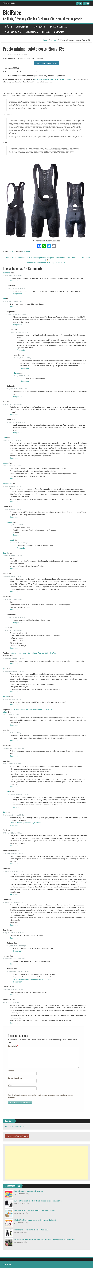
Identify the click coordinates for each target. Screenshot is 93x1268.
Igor (4, 668)
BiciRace (12, 12)
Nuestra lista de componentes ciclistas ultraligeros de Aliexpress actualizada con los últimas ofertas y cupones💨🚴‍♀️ (46, 258)
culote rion (26, 251)
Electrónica (39, 26)
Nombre (11, 1071)
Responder (14, 280)
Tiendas (45, 32)
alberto (6, 696)
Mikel (5, 712)
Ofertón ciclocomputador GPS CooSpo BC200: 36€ (46, 262)
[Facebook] (77, 3)
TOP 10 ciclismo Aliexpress (18, 1136)
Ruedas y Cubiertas (59, 26)
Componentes (22, 26)
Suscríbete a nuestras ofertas (16, 1126)
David (5, 553)
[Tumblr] (84, 3)
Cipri (5, 437)
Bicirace (12, 55)
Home (45, 40)
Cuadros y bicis (12, 32)
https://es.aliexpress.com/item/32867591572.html (32, 979)
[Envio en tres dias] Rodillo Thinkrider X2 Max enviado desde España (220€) (38, 1200)
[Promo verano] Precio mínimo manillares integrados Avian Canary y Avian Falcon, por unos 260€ (44, 1239)
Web (10, 1085)
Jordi (12, 540)
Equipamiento (31, 32)
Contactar (59, 32)
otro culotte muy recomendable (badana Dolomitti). (53, 79)
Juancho (6, 273)
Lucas (5, 463)
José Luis (7, 483)
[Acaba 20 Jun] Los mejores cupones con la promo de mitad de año (35, 1220)
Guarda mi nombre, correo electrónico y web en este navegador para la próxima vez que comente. (40, 1096)
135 (25, 1203)
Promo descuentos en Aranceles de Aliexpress (28, 1191)
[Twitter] (80, 3)
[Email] (87, 3)
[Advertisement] (46, 1163)
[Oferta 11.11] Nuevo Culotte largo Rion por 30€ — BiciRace (34, 653)
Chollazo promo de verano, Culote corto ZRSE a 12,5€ (31, 1229)
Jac (4, 298)
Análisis (8, 26)
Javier (16, 373)
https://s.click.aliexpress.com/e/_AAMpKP (25, 823)
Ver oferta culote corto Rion (47, 63)
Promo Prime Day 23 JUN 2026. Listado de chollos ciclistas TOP (34, 1210)
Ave (8, 791)
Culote (53, 40)
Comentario (13, 1046)
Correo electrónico (15, 1078)
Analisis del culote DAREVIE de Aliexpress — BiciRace (31, 709)
